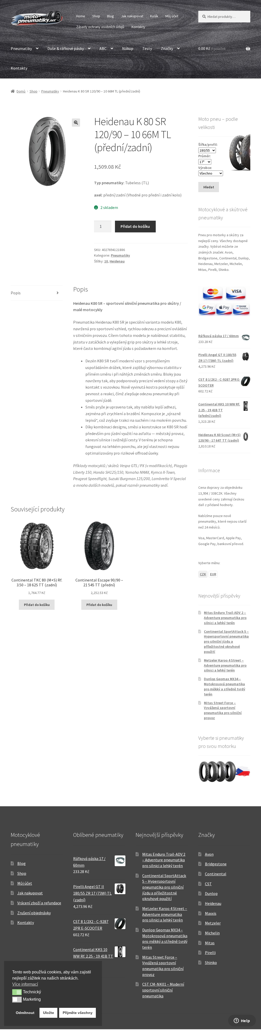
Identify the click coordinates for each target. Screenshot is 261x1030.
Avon (209, 854)
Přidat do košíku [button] (37, 604)
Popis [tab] (16, 292)
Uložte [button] (48, 1013)
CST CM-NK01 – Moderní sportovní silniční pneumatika (163, 990)
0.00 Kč (212, 48)
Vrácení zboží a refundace (39, 902)
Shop (96, 16)
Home (80, 16)
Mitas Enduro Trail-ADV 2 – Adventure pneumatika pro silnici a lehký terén (225, 617)
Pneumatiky (21, 48)
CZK (203, 574)
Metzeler (213, 923)
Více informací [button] (25, 984)
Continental (215, 873)
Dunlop (211, 893)
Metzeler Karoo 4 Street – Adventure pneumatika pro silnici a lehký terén (225, 665)
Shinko (211, 962)
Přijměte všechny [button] (78, 1013)
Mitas (210, 942)
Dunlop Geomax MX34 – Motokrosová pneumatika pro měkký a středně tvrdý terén (224, 686)
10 (106, 261)
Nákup (127, 48)
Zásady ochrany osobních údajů (100, 26)
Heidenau (117, 261)
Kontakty (138, 26)
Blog (110, 16)
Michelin (212, 932)
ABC (103, 48)
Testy (147, 48)
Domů (21, 91)
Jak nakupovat (132, 16)
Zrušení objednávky (34, 912)
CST (208, 883)
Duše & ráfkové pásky (65, 48)
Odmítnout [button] (25, 1013)
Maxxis (210, 913)
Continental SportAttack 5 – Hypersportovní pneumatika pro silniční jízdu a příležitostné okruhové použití (226, 641)
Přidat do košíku (135, 226)
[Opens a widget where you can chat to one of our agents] (242, 1021)
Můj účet (171, 16)
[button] (76, 122)
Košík (154, 16)
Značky (167, 48)
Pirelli (210, 952)
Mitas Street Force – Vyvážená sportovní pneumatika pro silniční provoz (223, 710)
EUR (213, 574)
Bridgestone (216, 863)
